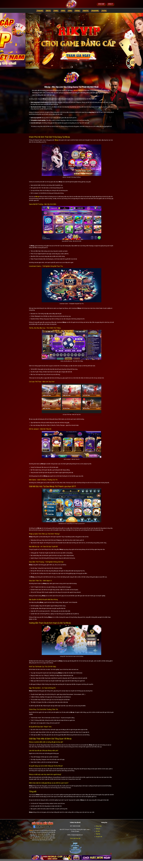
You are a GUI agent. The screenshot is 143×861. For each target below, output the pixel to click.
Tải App (77, 10)
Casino (56, 10)
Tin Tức (104, 10)
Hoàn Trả (85, 10)
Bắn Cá (48, 10)
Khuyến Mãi (95, 10)
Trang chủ (40, 10)
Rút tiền (98, 829)
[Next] (138, 39)
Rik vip (37, 194)
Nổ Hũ (63, 10)
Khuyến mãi (99, 834)
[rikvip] (51, 857)
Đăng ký (98, 826)
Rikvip (75, 88)
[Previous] (4, 39)
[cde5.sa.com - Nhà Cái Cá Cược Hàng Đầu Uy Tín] (71, 4)
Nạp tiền (98, 832)
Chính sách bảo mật (75, 836)
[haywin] (91, 857)
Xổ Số (70, 10)
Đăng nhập (99, 824)
